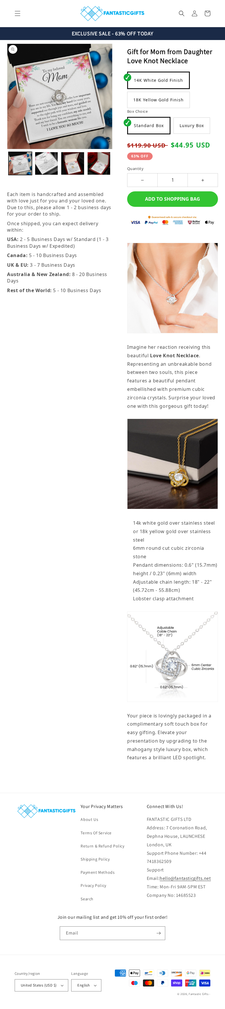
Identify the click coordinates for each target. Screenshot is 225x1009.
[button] (17, 13)
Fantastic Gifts (199, 994)
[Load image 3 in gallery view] (72, 163)
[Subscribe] (158, 933)
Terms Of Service (96, 832)
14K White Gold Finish (158, 80)
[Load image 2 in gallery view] (46, 163)
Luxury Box (192, 125)
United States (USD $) (39, 985)
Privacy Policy (93, 885)
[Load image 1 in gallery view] (20, 163)
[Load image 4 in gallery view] (99, 163)
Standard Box (149, 125)
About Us (89, 819)
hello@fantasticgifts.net (185, 878)
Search (87, 898)
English (83, 985)
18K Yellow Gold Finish (158, 100)
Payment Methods (98, 872)
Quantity (135, 168)
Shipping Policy (95, 859)
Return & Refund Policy (102, 846)
